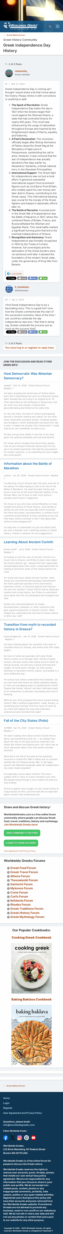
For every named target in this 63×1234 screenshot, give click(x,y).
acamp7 (7, 385)
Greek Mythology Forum (27, 917)
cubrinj (7, 475)
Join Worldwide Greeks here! (21, 824)
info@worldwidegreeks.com (19, 1124)
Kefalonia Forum (21, 900)
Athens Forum (20, 876)
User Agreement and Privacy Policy (20, 851)
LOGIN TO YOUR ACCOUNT (21, 843)
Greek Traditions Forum (26, 908)
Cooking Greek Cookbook (31, 937)
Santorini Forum (21, 884)
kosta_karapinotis (12, 636)
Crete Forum (19, 892)
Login (6, 1103)
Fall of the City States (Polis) (26, 721)
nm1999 (8, 728)
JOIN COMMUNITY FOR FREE (22, 833)
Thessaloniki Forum (24, 880)
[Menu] (57, 26)
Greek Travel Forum (24, 872)
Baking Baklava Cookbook (31, 999)
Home (6, 1098)
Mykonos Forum (21, 888)
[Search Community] (50, 27)
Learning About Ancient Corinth (28, 542)
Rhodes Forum (20, 904)
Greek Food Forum (23, 868)
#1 (6, 84)
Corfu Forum (19, 896)
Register (7, 1107)
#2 (6, 299)
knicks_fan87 (10, 549)
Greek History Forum (38, 385)
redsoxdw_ (21, 71)
